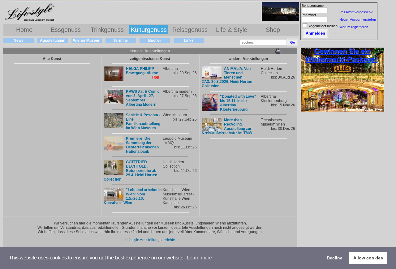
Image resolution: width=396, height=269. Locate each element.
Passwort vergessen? (355, 12)
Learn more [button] (199, 257)
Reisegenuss (190, 29)
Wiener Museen (86, 40)
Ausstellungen (52, 40)
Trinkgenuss (107, 29)
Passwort (309, 15)
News (19, 40)
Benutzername (313, 5)
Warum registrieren (353, 27)
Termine (121, 40)
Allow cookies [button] (368, 257)
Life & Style (231, 29)
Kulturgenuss (149, 29)
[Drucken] (278, 52)
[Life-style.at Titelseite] (30, 21)
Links (189, 40)
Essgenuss (66, 29)
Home (24, 29)
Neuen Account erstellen (357, 19)
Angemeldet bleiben (323, 26)
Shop (273, 29)
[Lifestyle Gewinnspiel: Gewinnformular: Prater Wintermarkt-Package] (342, 111)
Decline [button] (334, 257)
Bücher (154, 40)
